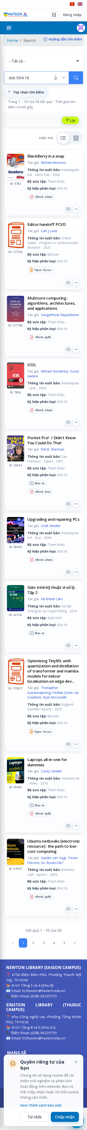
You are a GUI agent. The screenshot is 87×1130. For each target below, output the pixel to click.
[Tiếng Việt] (72, 4)
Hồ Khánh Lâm (52, 599)
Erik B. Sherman (52, 449)
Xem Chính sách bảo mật (41, 1105)
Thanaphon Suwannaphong (42, 690)
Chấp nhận (65, 1117)
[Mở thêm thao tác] (76, 209)
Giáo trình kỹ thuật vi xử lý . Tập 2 (51, 590)
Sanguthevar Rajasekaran (60, 315)
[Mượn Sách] (81, 28)
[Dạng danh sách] (63, 138)
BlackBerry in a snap (45, 156)
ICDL (31, 364)
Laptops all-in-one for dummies (47, 762)
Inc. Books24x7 (52, 862)
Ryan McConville (55, 697)
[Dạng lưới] (76, 138)
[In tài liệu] (68, 209)
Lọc (73, 120)
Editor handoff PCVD (46, 224)
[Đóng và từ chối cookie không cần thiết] (76, 1062)
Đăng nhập (72, 14)
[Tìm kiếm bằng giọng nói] (55, 78)
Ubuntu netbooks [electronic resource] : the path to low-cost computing (53, 846)
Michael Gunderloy (54, 371)
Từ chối (34, 1117)
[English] (80, 4)
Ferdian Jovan (62, 692)
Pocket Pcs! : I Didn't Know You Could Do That (51, 440)
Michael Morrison (53, 162)
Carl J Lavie (49, 231)
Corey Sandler (51, 771)
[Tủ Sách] (54, 15)
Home (12, 40)
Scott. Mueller (51, 526)
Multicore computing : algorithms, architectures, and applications (51, 303)
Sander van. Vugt (53, 858)
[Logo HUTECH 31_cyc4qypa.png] (16, 14)
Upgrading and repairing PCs (53, 519)
